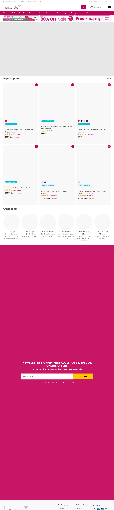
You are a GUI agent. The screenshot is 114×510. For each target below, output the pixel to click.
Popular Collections (45, 13)
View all (108, 78)
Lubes (81, 13)
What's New (90, 13)
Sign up (95, 1)
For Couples (32, 13)
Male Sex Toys (26, 51)
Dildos (14, 13)
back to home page (17, 59)
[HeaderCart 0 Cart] (109, 7)
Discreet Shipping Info (105, 1)
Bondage (73, 13)
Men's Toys (22, 13)
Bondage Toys (13, 53)
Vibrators (6, 13)
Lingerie (65, 13)
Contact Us (79, 508)
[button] (9, 134)
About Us (61, 508)
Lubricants (22, 53)
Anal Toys (57, 13)
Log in (90, 1)
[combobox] (54, 7)
